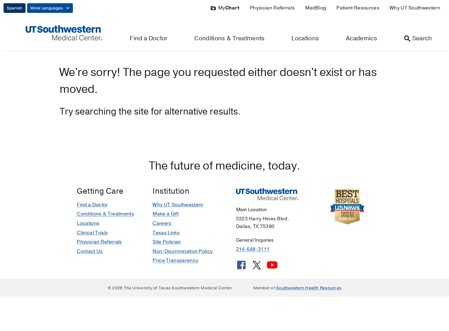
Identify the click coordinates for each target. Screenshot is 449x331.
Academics (361, 38)
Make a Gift (166, 214)
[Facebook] (241, 267)
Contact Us (89, 251)
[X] (257, 267)
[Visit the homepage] (64, 32)
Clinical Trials (92, 232)
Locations (305, 38)
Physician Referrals (272, 8)
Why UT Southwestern (415, 8)
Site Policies (167, 242)
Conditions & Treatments (229, 38)
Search (422, 38)
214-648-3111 (252, 249)
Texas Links (166, 232)
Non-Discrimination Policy (183, 251)
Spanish (14, 8)
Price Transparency (175, 260)
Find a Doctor (148, 38)
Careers (162, 223)
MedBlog (315, 8)
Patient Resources (357, 8)
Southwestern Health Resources (308, 288)
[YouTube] (272, 267)
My (228, 8)
